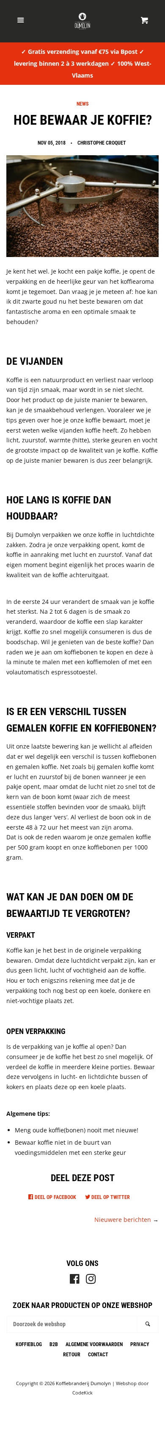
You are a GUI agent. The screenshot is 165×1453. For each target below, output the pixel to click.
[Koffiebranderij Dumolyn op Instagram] (91, 1281)
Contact (98, 1355)
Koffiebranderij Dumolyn (83, 1383)
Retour (71, 1355)
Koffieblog (29, 1344)
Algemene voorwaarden (94, 1344)
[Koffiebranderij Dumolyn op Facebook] (74, 1281)
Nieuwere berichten (122, 1219)
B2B (54, 1344)
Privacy (139, 1344)
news (82, 104)
